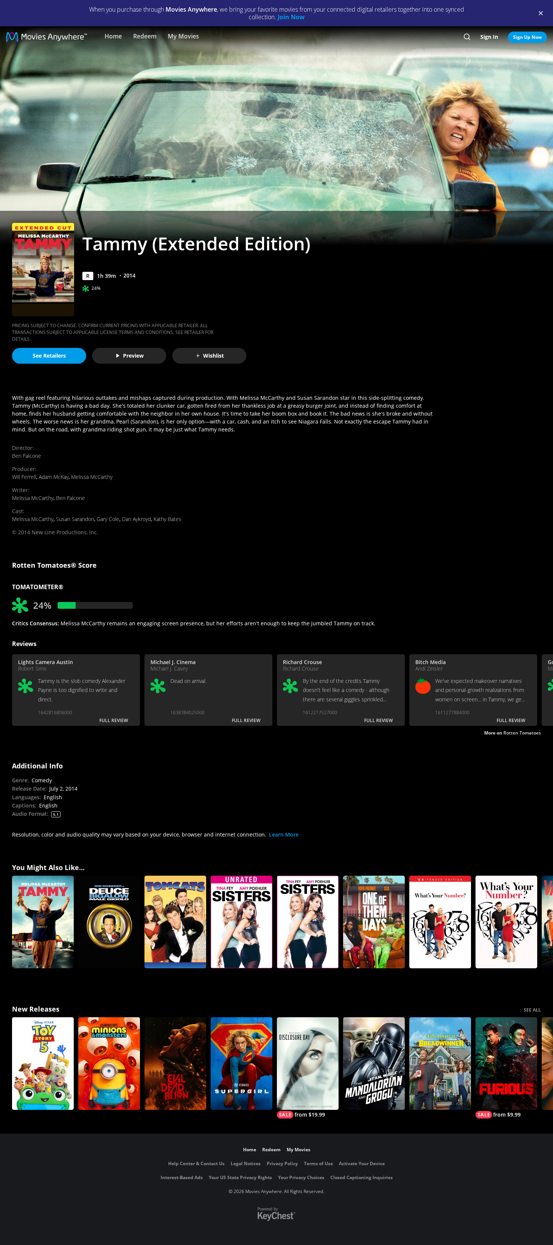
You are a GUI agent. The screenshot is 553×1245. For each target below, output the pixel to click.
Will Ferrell (24, 476)
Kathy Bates (167, 519)
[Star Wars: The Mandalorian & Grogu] (374, 1063)
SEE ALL (532, 1010)
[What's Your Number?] (506, 922)
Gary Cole (108, 519)
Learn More (284, 834)
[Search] (467, 36)
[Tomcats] (175, 922)
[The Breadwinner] (440, 1063)
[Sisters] (308, 922)
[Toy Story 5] (43, 1063)
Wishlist (213, 355)
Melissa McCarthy (91, 476)
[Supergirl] (241, 1063)
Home (113, 36)
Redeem (144, 36)
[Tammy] (43, 922)
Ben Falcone (26, 455)
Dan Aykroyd (136, 519)
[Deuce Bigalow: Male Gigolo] (109, 922)
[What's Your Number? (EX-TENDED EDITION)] (440, 922)
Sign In (489, 36)
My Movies (183, 36)
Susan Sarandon (75, 519)
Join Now (291, 17)
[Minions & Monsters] (109, 1063)
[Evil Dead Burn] (175, 1063)
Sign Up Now (527, 37)
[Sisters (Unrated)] (241, 922)
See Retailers (49, 355)
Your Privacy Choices (301, 1177)
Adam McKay (53, 476)
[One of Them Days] (374, 922)
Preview (133, 355)
